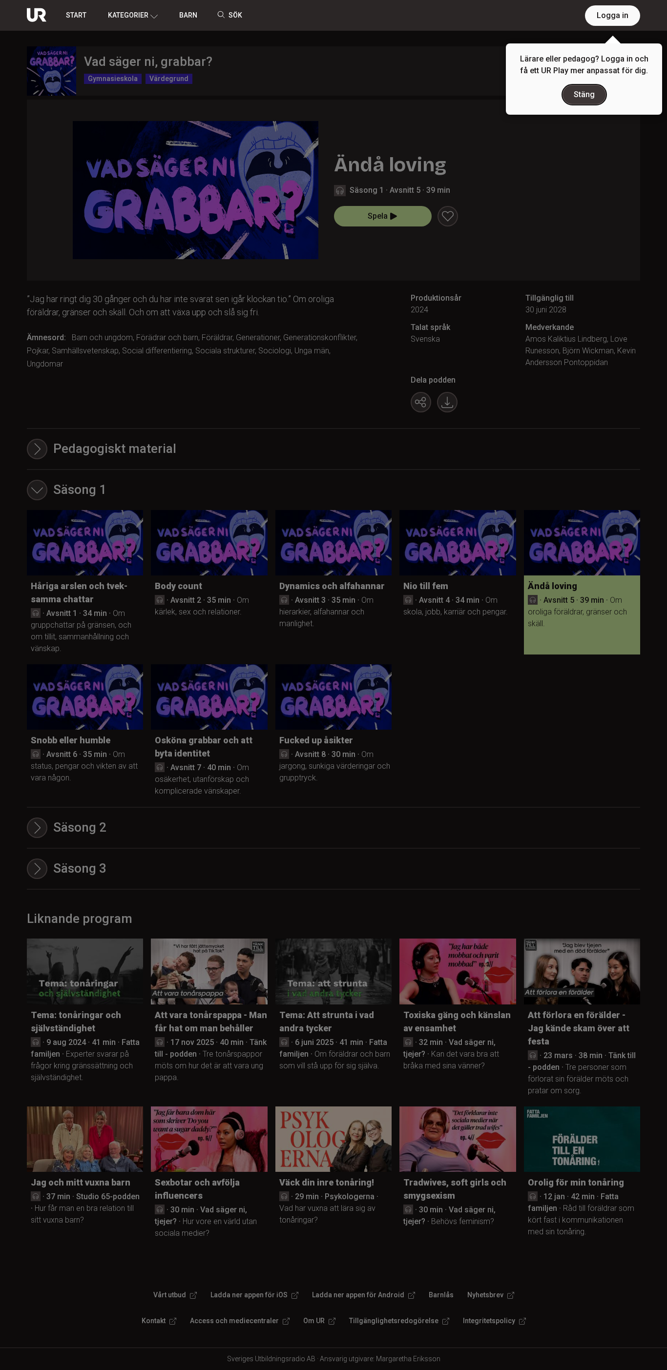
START (76, 15)
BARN (188, 15)
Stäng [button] (584, 94)
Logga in (612, 15)
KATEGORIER (128, 15)
